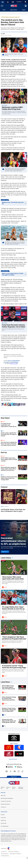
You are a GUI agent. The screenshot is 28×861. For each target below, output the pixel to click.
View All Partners (13, 759)
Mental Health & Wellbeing (7, 798)
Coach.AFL (3, 817)
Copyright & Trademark (15, 853)
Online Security (5, 855)
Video (4, 9)
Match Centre (13, 9)
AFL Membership (4, 826)
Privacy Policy (14, 788)
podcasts (7, 506)
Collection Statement (20, 788)
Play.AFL (3, 814)
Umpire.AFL (3, 820)
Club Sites (19, 1)
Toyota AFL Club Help (6, 801)
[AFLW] (7, 2)
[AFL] (2, 2)
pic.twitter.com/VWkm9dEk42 (11, 362)
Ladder (23, 9)
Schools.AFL (3, 823)
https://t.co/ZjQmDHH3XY (13, 360)
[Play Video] (14, 96)
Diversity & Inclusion (5, 804)
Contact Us (3, 807)
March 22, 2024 (14, 363)
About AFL (3, 795)
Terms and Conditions (13, 851)
